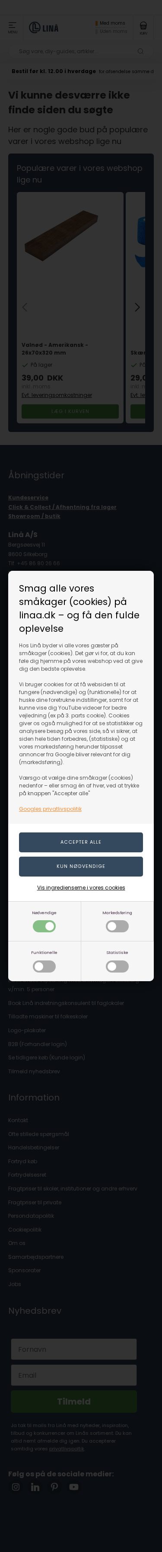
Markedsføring (117, 912)
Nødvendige (44, 912)
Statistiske (117, 952)
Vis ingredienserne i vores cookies (81, 887)
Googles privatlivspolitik (50, 809)
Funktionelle (44, 952)
